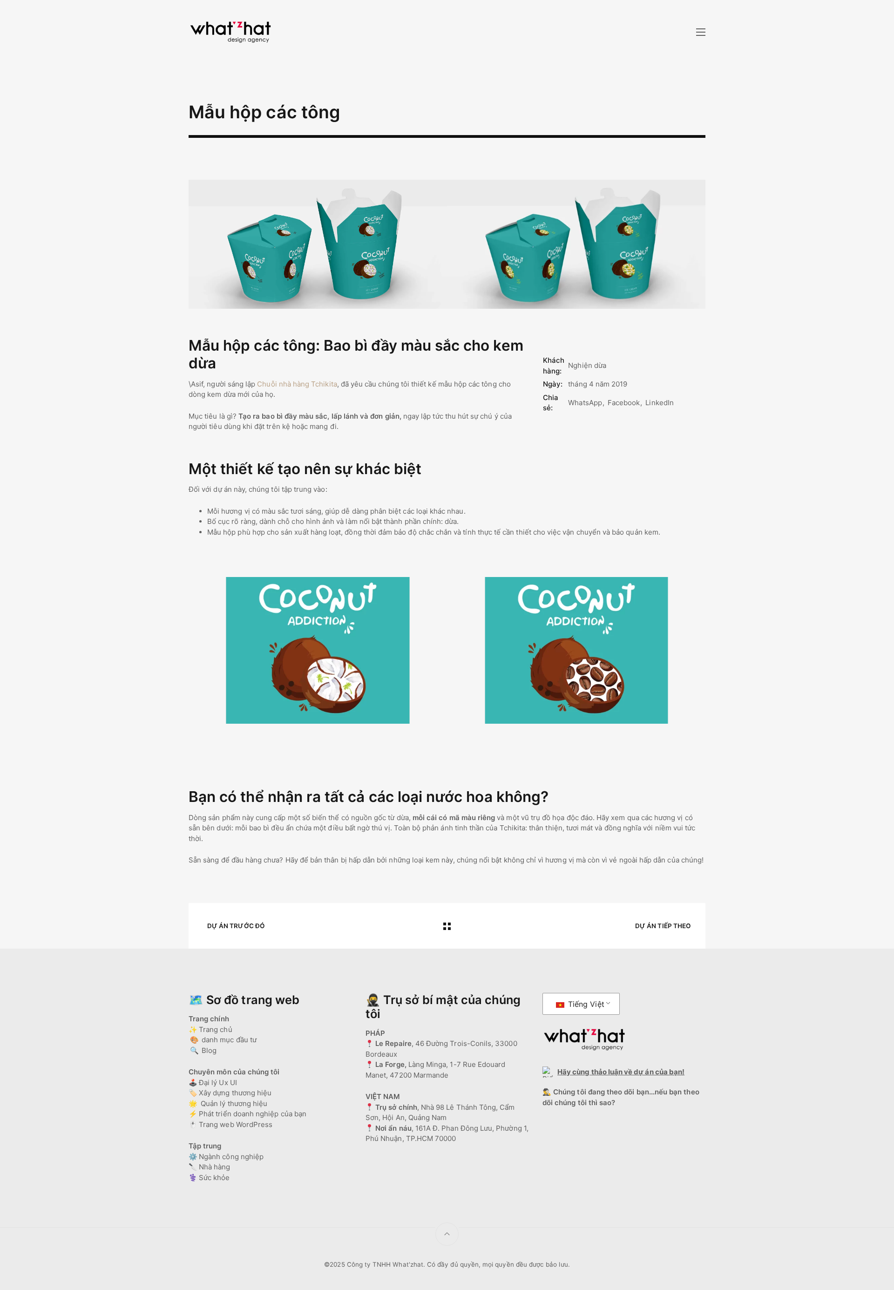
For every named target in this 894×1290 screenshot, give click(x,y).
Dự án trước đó (235, 926)
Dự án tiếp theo (663, 926)
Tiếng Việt (585, 1004)
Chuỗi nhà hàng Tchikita (297, 384)
